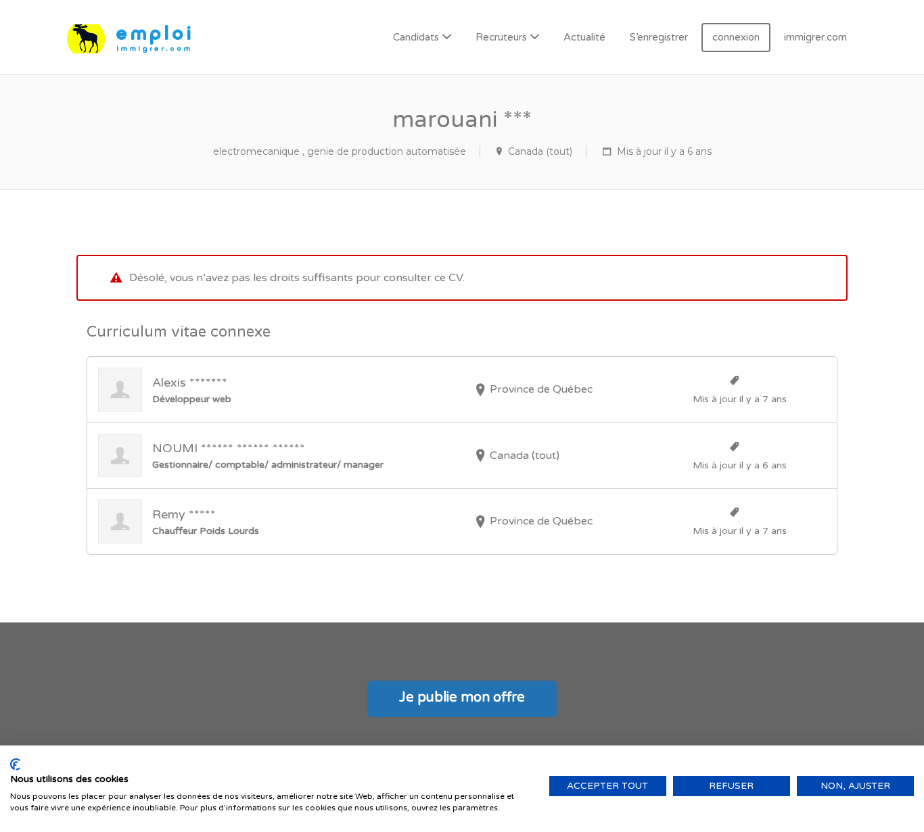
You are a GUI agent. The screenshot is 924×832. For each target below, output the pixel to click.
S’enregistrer (659, 37)
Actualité (584, 37)
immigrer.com (815, 37)
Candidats (416, 37)
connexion (736, 37)
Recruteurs (501, 37)
